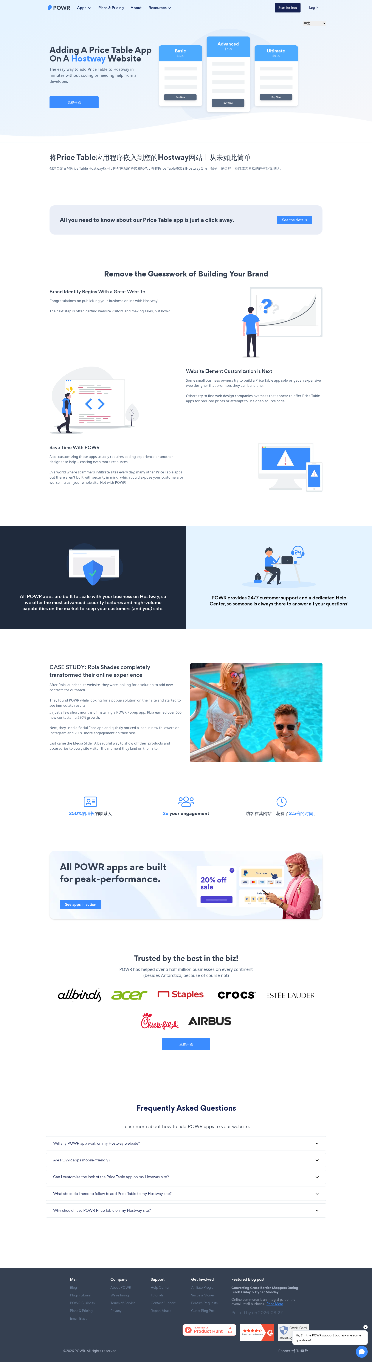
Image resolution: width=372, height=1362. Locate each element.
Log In (314, 7)
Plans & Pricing (111, 7)
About (136, 7)
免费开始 (74, 102)
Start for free (287, 7)
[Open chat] (362, 1352)
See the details (294, 219)
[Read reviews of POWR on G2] (257, 1332)
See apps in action (80, 904)
